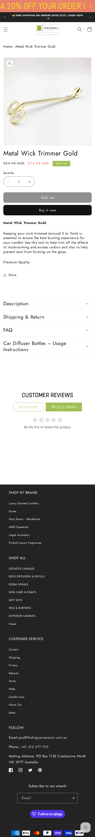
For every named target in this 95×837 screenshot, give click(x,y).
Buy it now (47, 210)
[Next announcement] (90, 17)
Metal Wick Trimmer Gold (35, 46)
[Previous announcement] (5, 17)
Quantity (8, 173)
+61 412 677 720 (34, 746)
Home (7, 46)
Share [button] (12, 275)
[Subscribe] (73, 798)
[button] (5, 29)
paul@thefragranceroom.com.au (42, 737)
